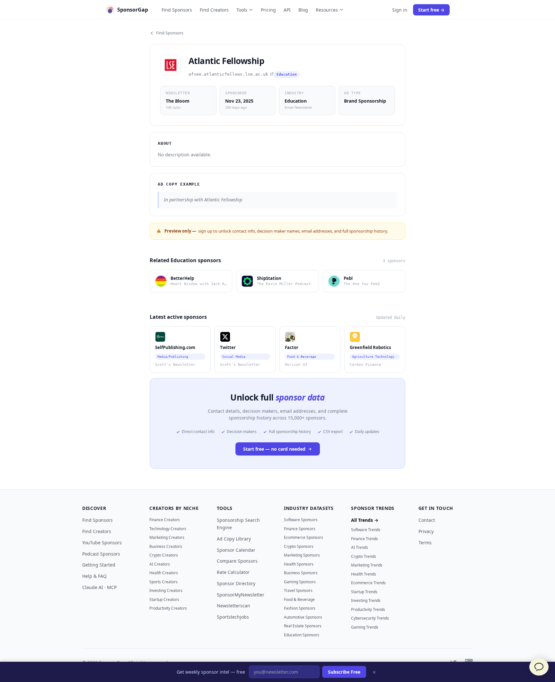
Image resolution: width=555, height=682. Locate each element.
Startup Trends (364, 591)
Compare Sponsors (237, 561)
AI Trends (359, 547)
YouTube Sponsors (102, 542)
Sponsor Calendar (236, 550)
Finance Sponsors (299, 528)
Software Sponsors (301, 519)
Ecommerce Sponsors (303, 537)
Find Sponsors (177, 10)
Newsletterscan (233, 606)
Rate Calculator (233, 572)
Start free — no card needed (274, 449)
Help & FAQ (94, 576)
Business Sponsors (301, 573)
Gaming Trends (364, 627)
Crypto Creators (163, 555)
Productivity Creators (168, 608)
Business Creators (165, 546)
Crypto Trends (363, 556)
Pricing (268, 10)
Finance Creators (164, 519)
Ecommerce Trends (368, 582)
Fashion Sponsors (299, 608)
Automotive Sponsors (303, 617)
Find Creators (214, 10)
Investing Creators (165, 590)
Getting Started (98, 565)
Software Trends (365, 529)
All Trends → (364, 520)
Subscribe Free (344, 672)
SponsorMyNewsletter (240, 595)
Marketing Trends (367, 565)
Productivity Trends (368, 609)
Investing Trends (366, 600)
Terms (425, 542)
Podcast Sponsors (101, 554)
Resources (327, 10)
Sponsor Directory (236, 583)
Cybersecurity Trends (370, 618)
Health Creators (163, 573)
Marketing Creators (166, 537)
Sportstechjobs (233, 617)
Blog (303, 10)
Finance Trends (364, 538)
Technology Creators (167, 528)
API (287, 10)
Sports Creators (163, 582)
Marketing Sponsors (302, 555)
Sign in (399, 10)
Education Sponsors (301, 635)
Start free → (431, 10)
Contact (426, 520)
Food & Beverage (299, 599)
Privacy (426, 531)
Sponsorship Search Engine (238, 523)
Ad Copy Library (234, 539)
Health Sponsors (298, 564)
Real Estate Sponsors (303, 626)
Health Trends (363, 574)
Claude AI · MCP (99, 587)
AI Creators (159, 564)
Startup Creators (164, 599)
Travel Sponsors (298, 590)
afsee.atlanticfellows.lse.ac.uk (228, 74)
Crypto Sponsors (298, 546)
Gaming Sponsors (300, 582)
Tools (241, 10)
